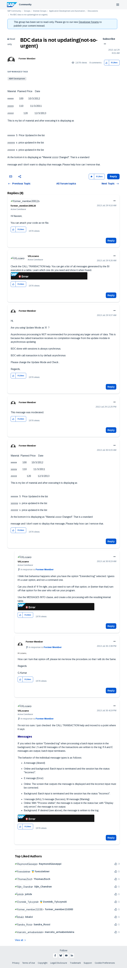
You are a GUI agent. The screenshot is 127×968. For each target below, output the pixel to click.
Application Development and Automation (67, 11)
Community (25, 4)
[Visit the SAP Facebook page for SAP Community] (55, 955)
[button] (106, 62)
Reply (111, 240)
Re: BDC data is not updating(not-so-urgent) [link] (28, 15)
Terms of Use (28, 963)
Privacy (15, 963)
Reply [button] (113, 176)
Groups (27, 11)
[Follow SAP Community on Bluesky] (60, 955)
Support (88, 963)
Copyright (43, 963)
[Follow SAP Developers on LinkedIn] (72, 955)
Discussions (93, 11)
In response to (37, 569)
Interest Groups (39, 11)
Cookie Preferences (105, 963)
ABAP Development (17, 79)
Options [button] (104, 44)
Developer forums (89, 22)
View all (19, 940)
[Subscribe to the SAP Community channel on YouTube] (66, 955)
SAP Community (14, 11)
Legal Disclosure (58, 963)
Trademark (75, 963)
